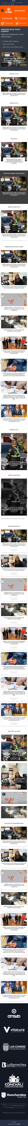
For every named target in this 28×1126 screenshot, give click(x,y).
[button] (2, 10)
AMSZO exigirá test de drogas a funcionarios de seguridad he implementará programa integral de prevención (14, 94)
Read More (14, 549)
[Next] (24, 59)
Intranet (14, 1122)
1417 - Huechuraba (11, 4)
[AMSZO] (15, 10)
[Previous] (3, 59)
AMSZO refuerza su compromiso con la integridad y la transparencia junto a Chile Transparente (14, 309)
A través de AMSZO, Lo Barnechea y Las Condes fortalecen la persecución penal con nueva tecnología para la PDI (14, 420)
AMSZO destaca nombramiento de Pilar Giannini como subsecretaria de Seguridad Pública (14, 287)
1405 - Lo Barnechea (19, 2)
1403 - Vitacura (11, 2)
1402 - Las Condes (5, 2)
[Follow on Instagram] (12, 1)
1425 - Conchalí (4, 4)
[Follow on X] (14, 1)
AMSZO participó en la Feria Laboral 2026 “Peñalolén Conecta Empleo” (14, 330)
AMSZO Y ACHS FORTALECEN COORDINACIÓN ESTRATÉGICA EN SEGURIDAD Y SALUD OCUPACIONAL (14, 352)
